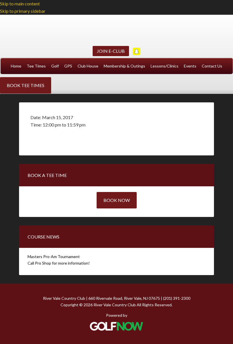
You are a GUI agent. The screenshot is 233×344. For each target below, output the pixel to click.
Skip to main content (20, 3)
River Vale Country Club (116, 29)
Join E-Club (111, 51)
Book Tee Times (25, 85)
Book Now (116, 200)
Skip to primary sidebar (22, 11)
